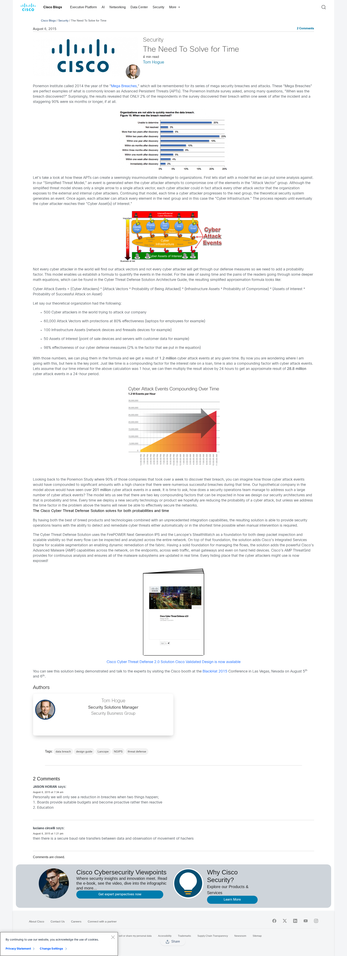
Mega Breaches (124, 86)
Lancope (103, 751)
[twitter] (285, 921)
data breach (63, 751)
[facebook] (274, 921)
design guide (84, 751)
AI (103, 7)
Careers (76, 921)
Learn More (232, 899)
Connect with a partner (102, 921)
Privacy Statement (18, 948)
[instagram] (316, 921)
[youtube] (306, 921)
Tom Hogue (153, 62)
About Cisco (36, 921)
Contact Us (58, 921)
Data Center (139, 7)
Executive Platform (83, 7)
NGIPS (118, 751)
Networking (117, 7)
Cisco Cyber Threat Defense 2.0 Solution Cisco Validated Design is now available (174, 662)
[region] (59, 944)
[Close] (113, 937)
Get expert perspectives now (119, 894)
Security (158, 7)
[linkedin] (295, 921)
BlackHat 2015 (215, 671)
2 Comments (305, 28)
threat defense (137, 751)
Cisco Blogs (52, 7)
